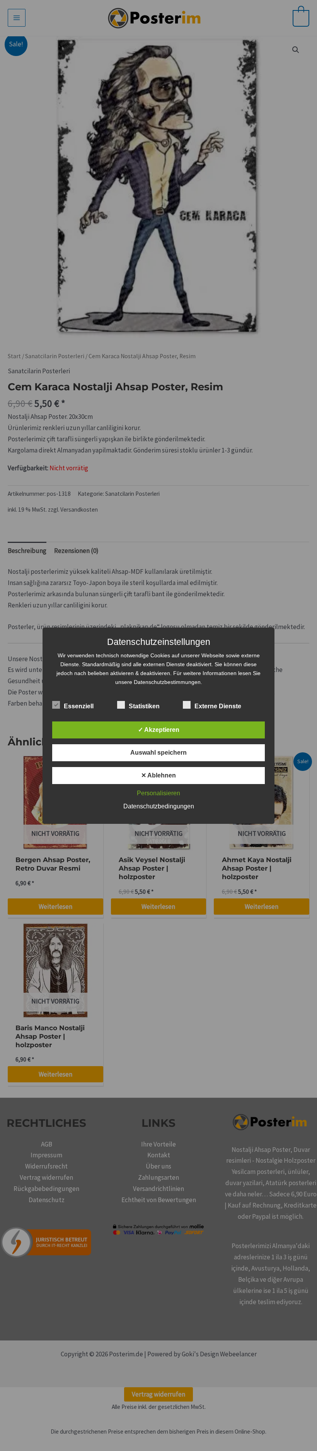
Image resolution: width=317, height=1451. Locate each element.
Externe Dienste (217, 706)
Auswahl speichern (158, 752)
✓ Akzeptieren (158, 729)
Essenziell (79, 706)
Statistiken (144, 706)
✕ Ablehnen (158, 775)
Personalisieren (158, 793)
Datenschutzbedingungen (158, 806)
